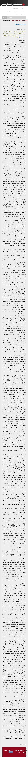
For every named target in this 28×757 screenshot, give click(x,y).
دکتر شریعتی (26, 20)
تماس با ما (25, 751)
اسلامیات (13, 20)
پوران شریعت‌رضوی (9, 14)
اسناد (22, 11)
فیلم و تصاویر (22, 14)
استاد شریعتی (16, 14)
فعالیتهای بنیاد (15, 8)
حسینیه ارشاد (22, 38)
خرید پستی (25, 750)
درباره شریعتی (9, 11)
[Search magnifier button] (3, 17)
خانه (22, 8)
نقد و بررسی (15, 11)
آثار (8, 8)
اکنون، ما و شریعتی (24, 753)
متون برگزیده (18, 20)
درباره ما (26, 748)
